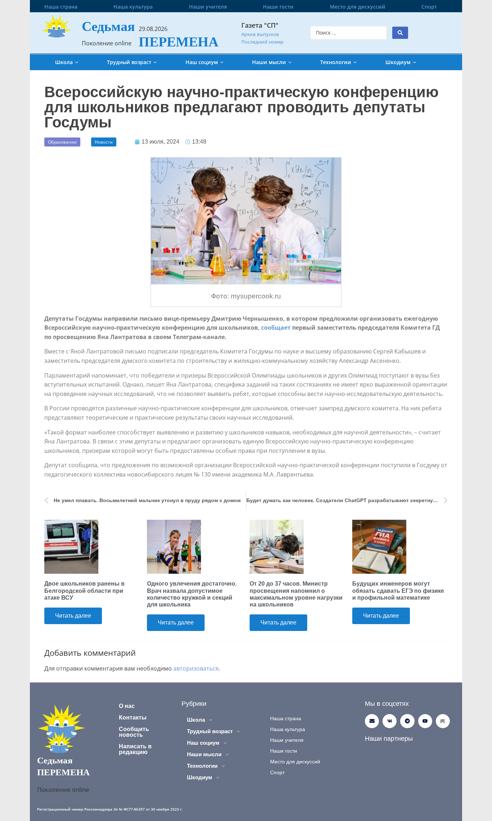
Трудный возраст (129, 62)
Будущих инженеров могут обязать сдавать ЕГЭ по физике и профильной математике (398, 590)
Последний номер (262, 42)
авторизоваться (196, 668)
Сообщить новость (134, 732)
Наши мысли (269, 62)
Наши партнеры (389, 738)
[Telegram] (407, 721)
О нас (127, 706)
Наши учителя (208, 6)
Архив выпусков (260, 34)
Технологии (335, 62)
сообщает (276, 327)
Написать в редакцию (135, 749)
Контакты (133, 717)
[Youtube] (425, 721)
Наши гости (278, 6)
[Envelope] (372, 721)
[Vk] (390, 721)
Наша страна (60, 6)
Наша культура (133, 6)
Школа (64, 62)
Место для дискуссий (357, 6)
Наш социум (201, 62)
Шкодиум (398, 62)
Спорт (429, 6)
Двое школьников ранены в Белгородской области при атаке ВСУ (84, 590)
